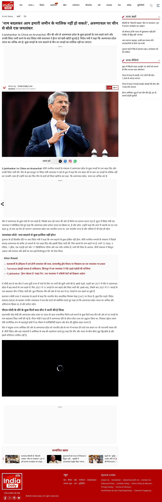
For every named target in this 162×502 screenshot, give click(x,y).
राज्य (30, 5)
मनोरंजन (76, 5)
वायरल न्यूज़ (68, 483)
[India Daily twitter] (60, 161)
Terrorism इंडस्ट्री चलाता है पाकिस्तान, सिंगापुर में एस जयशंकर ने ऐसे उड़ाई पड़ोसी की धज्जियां (48, 268)
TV (114, 88)
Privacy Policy (107, 487)
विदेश (42, 5)
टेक (119, 5)
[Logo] (12, 481)
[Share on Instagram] (70, 161)
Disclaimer (116, 480)
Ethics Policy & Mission (141, 483)
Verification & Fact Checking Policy (116, 491)
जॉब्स (129, 5)
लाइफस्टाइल (91, 480)
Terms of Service (123, 487)
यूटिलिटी (140, 5)
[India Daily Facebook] (65, 161)
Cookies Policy (123, 483)
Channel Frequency (142, 491)
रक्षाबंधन (53, 5)
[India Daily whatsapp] (75, 161)
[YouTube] (19, 498)
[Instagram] (14, 498)
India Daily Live (25, 86)
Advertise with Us (131, 480)
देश (21, 5)
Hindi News (7, 16)
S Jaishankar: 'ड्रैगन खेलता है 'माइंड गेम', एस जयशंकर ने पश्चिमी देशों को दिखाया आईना (46, 273)
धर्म (99, 5)
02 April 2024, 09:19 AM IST (22, 89)
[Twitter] (10, 498)
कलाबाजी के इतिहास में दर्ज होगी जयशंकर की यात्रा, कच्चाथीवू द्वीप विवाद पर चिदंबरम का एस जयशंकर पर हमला (56, 264)
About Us (105, 480)
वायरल (109, 5)
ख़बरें (18, 16)
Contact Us (146, 480)
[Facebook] (5, 498)
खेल (64, 5)
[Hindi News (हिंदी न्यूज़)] (8, 5)
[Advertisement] (60, 65)
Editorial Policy (107, 483)
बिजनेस (89, 5)
